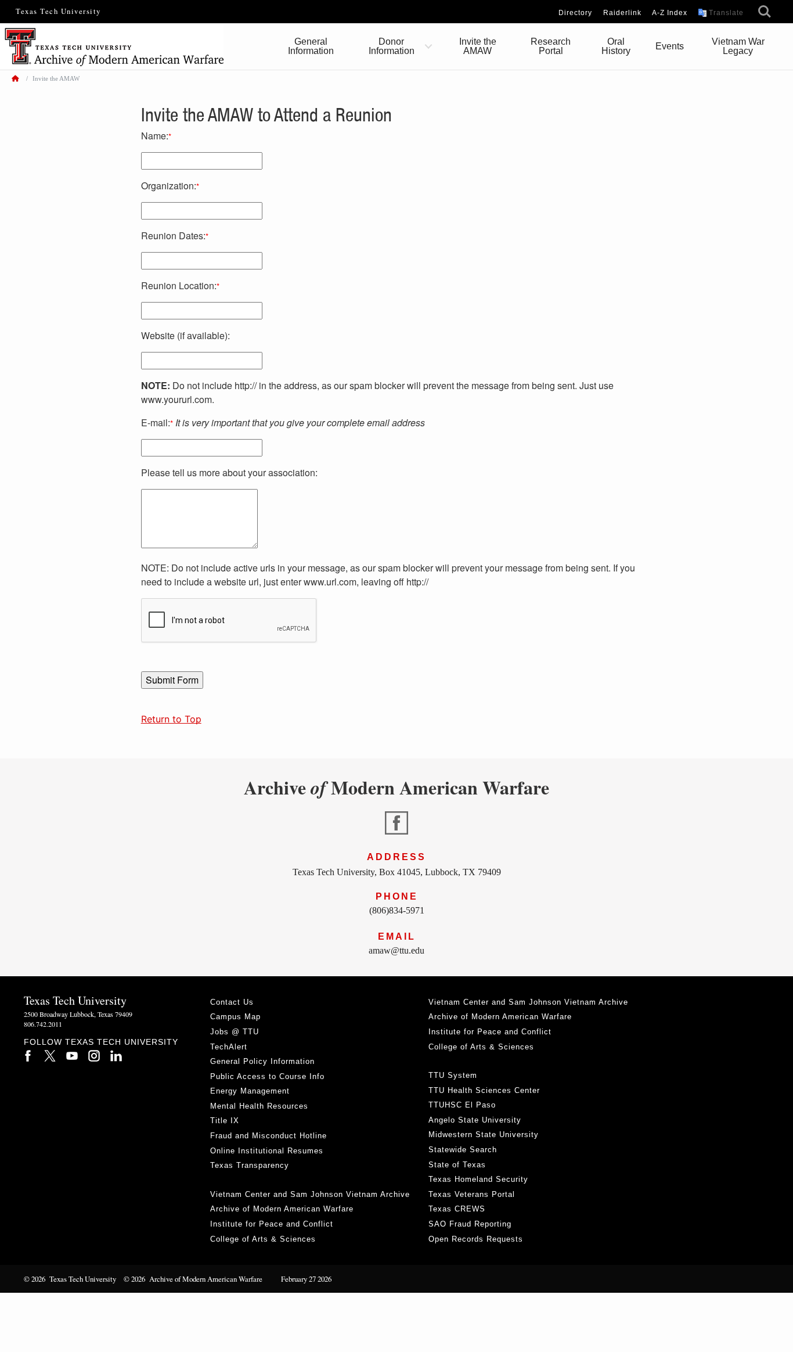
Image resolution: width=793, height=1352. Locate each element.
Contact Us (232, 1002)
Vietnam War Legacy (738, 46)
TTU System (452, 1075)
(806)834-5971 (396, 910)
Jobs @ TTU (234, 1031)
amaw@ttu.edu (396, 950)
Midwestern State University (483, 1134)
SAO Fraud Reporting (469, 1224)
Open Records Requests (475, 1239)
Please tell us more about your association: (229, 472)
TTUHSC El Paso (462, 1105)
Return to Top (171, 719)
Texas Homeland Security (478, 1179)
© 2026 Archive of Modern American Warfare (193, 1279)
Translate (726, 13)
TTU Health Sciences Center (484, 1090)
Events (669, 46)
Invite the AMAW (477, 46)
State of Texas (457, 1164)
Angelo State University (474, 1120)
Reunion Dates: (174, 235)
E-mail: (283, 422)
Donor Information (391, 46)
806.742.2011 (43, 1024)
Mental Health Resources (259, 1106)
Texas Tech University (58, 11)
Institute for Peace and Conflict (271, 1224)
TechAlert (228, 1046)
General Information (311, 46)
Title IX (224, 1120)
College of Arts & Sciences (263, 1239)
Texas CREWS (456, 1208)
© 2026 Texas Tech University (70, 1279)
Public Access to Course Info (267, 1076)
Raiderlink (622, 13)
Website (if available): (185, 335)
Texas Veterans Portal (471, 1194)
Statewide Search (462, 1149)
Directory (575, 13)
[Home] (15, 78)
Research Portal (551, 46)
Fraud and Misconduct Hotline (268, 1135)
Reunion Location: (180, 285)
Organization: (170, 185)
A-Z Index (669, 13)
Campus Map (235, 1016)
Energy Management (250, 1091)
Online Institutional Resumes (266, 1150)
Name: (156, 135)
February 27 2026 (300, 1279)
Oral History (615, 46)
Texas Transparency (249, 1165)
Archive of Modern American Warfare (282, 1208)
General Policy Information (262, 1061)
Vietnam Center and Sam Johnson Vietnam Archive (310, 1194)
